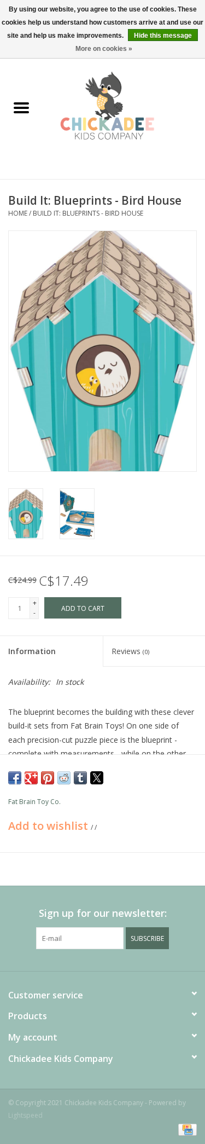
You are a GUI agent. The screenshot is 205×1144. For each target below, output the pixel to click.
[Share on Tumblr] (80, 777)
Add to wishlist (49, 825)
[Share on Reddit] (64, 777)
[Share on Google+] (31, 777)
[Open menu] (21, 107)
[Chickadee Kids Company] (124, 108)
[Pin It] (47, 777)
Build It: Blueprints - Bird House (88, 213)
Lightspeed (25, 1115)
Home (17, 213)
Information (32, 651)
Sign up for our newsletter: (103, 913)
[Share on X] (96, 777)
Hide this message (163, 35)
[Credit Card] (185, 1129)
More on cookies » (103, 49)
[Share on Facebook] (14, 777)
